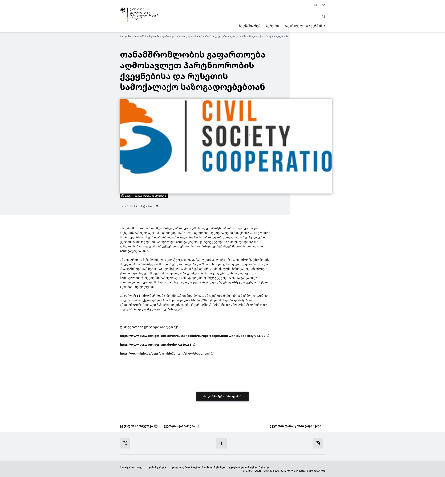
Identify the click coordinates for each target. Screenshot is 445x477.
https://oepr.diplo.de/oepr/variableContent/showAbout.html (165, 353)
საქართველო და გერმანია (304, 26)
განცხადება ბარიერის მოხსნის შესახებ (198, 467)
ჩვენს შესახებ (249, 26)
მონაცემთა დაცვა (132, 467)
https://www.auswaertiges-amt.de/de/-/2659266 (155, 345)
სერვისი (272, 26)
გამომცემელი (157, 467)
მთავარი (125, 36)
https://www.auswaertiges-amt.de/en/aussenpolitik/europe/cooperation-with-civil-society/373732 (192, 336)
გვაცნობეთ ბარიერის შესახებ (249, 467)
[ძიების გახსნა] (322, 14)
